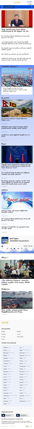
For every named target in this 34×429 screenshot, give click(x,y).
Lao (22, 347)
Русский (3, 336)
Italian (7, 398)
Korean (7, 403)
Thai (22, 390)
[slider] (2, 246)
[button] (4, 307)
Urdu (22, 398)
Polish (23, 363)
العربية (18, 334)
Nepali (22, 358)
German (7, 379)
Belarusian (9, 353)
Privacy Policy (4, 426)
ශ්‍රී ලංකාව (5, 98)
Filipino (7, 374)
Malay (25, 350)
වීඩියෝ (4, 257)
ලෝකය (4, 190)
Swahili (24, 385)
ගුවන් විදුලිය (14, 238)
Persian (23, 361)
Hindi (6, 390)
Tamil (22, 387)
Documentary (20, 336)
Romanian (24, 371)
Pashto (23, 369)
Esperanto (8, 371)
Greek (7, 382)
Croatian (8, 363)
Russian (24, 374)
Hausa (7, 385)
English (3, 331)
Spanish (24, 382)
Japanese (8, 401)
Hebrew (7, 387)
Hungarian (8, 393)
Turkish (23, 393)
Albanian (7, 347)
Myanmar (25, 355)
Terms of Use (13, 426)
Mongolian (24, 353)
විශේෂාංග (5, 289)
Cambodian (7, 361)
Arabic (7, 350)
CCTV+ (3, 339)
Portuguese (25, 366)
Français (3, 334)
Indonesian (10, 395)
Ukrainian (25, 395)
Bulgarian (8, 358)
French (7, 377)
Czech (7, 366)
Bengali (6, 355)
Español (19, 331)
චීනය (3, 144)
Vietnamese (25, 401)
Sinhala (23, 379)
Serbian (23, 377)
